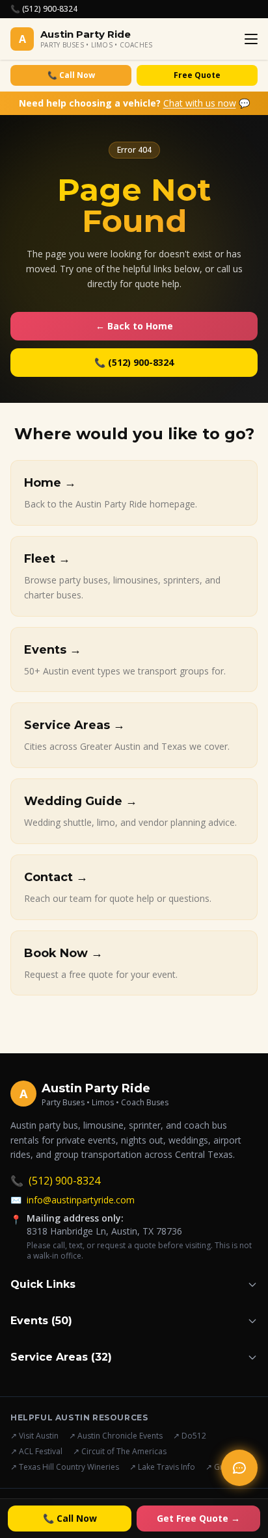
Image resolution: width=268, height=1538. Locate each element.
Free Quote (197, 75)
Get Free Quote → (198, 1518)
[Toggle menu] (251, 39)
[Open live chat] (239, 1468)
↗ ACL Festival (36, 1451)
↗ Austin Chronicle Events (116, 1436)
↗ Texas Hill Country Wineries (64, 1467)
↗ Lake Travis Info (162, 1467)
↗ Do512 (189, 1436)
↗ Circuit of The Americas (120, 1451)
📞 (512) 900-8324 (43, 9)
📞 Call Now (71, 75)
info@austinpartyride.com (72, 1200)
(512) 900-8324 (55, 1180)
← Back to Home (134, 326)
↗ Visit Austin (34, 1436)
